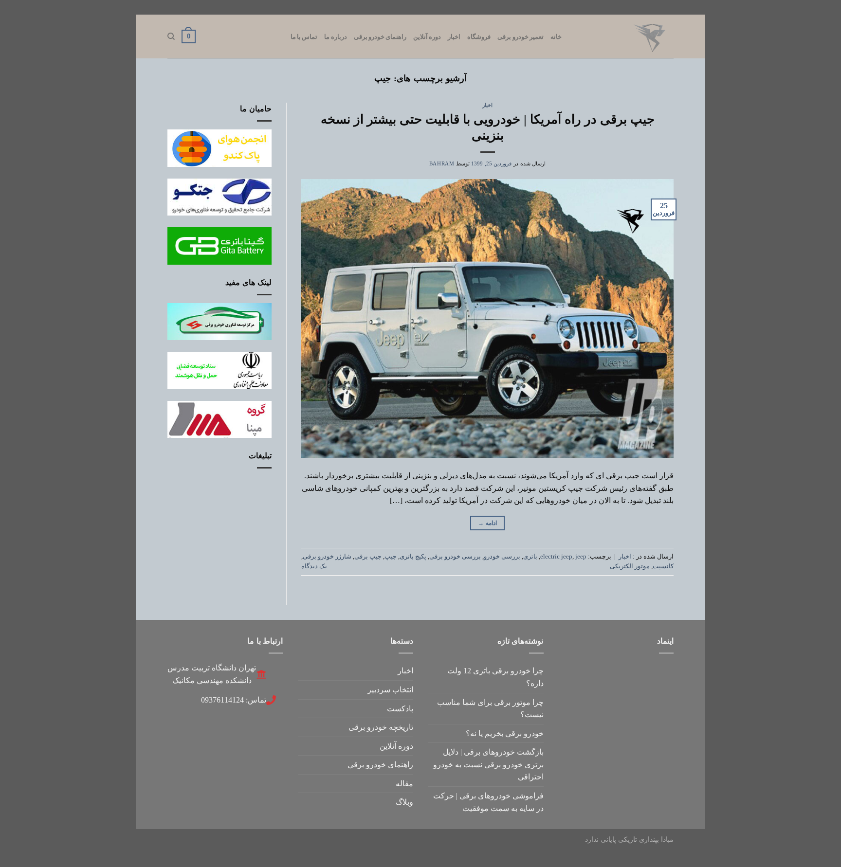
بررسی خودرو (502, 556)
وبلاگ (404, 802)
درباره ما (335, 36)
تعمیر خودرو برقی (520, 36)
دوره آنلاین (427, 36)
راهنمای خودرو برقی (380, 36)
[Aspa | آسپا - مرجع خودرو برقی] (625, 36)
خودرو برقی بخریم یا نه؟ (505, 733)
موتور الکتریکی (630, 566)
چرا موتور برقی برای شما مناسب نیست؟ (490, 708)
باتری (530, 556)
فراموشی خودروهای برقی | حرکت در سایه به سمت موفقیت (488, 802)
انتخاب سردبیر (390, 690)
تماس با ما (304, 36)
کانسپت (663, 566)
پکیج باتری (413, 556)
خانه (556, 36)
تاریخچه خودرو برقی (380, 727)
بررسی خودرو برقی (455, 556)
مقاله (404, 783)
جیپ (390, 556)
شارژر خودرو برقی (327, 556)
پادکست (400, 708)
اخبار (454, 36)
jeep (580, 556)
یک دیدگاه (314, 566)
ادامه (487, 523)
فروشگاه (479, 36)
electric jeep (556, 556)
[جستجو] (171, 36)
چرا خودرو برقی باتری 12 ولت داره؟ (495, 677)
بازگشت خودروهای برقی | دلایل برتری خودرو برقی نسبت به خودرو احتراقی (488, 764)
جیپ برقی (368, 556)
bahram (441, 163)
